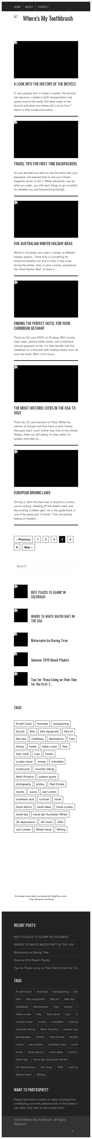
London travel (24, 761)
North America (25, 777)
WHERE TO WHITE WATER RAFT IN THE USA (53, 618)
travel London (64, 807)
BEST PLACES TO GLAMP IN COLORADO (48, 594)
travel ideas (44, 807)
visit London (23, 829)
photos (40, 784)
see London (49, 792)
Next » (28, 547)
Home (17, 6)
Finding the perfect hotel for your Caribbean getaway (42, 325)
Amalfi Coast (24, 724)
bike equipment (49, 731)
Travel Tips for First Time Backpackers (45, 163)
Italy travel (22, 754)
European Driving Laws (32, 492)
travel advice (24, 807)
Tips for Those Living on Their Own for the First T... (54, 682)
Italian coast (49, 746)
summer (44, 799)
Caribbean (37, 739)
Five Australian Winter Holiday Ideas (43, 243)
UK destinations (26, 822)
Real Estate (57, 784)
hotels (33, 746)
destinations (56, 739)
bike (32, 731)
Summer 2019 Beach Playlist (50, 660)
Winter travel (44, 829)
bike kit (68, 731)
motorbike (57, 761)
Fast (72, 739)
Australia (42, 724)
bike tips (21, 739)
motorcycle (23, 769)
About (29, 6)
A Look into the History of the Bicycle (45, 84)
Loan (37, 754)
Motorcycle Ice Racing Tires (49, 640)
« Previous (23, 539)
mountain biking (44, 769)
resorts (20, 792)
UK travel (46, 822)
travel (57, 799)
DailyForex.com (58, 896)
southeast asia (25, 799)
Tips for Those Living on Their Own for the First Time (47, 968)
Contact (43, 6)
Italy (65, 746)
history (20, 746)
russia (33, 792)
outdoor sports (47, 777)
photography (23, 784)
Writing (61, 829)
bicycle (20, 731)
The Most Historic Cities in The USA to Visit (45, 410)
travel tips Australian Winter (50, 814)
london (49, 754)
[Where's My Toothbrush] (46, 18)
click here (33, 1108)
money (42, 761)
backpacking (61, 724)
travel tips (22, 814)
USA (60, 822)
